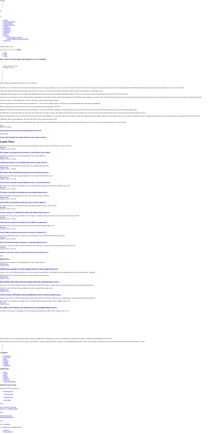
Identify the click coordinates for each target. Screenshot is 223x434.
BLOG (5, 34)
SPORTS (6, 26)
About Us (6, 378)
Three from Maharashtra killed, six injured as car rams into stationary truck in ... (24, 242)
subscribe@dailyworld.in (7, 417)
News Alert (6, 357)
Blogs (5, 375)
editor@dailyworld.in (6, 415)
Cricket (5, 56)
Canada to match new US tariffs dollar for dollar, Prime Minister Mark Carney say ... (25, 212)
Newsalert (3, 147)
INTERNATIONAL (9, 25)
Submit (19, 49)
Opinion (5, 377)
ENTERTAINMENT (9, 22)
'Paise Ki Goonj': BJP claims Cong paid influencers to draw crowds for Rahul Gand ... (25, 182)
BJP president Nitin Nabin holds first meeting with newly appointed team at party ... (24, 172)
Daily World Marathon (9, 381)
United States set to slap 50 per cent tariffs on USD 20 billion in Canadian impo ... (24, 222)
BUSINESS (6, 29)
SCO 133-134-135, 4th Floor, (8, 407)
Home (5, 53)
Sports (5, 54)
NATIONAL (7, 28)
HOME (5, 20)
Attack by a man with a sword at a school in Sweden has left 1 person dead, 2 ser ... (24, 252)
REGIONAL (7, 31)
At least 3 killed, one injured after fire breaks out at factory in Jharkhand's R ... (23, 232)
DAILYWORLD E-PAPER (14, 37)
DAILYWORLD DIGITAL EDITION (17, 39)
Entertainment (7, 356)
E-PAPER (6, 36)
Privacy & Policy (8, 432)
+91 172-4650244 (5, 424)
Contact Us (6, 380)
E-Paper (5, 373)
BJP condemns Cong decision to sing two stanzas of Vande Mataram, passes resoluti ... (25, 152)
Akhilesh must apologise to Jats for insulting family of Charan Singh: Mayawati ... (24, 162)
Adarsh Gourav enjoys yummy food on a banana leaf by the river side (20, 130)
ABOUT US (7, 40)
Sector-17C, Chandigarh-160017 (9, 409)
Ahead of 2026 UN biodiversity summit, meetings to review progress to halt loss (23, 137)
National (5, 364)
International (6, 365)
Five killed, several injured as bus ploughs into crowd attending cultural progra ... (24, 192)
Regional (5, 362)
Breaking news (4, 157)
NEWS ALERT (7, 23)
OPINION (6, 33)
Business (5, 360)
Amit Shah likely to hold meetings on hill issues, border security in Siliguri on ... (23, 202)
